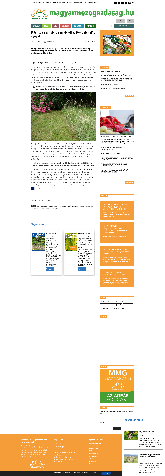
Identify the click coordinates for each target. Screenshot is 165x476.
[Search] (111, 26)
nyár (38, 209)
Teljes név (102, 422)
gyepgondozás (75, 206)
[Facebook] (115, 3)
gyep (69, 206)
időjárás (88, 206)
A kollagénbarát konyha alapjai (110, 71)
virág (57, 209)
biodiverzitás (44, 206)
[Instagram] (119, 3)
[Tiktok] (129, 3)
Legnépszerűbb (105, 107)
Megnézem (49, 269)
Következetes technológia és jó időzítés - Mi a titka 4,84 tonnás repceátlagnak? (116, 251)
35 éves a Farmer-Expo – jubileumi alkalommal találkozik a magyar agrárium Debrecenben (115, 229)
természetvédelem (105, 308)
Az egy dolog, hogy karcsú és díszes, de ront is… (115, 89)
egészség (115, 301)
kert (92, 206)
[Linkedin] (122, 3)
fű (60, 206)
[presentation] (31, 250)
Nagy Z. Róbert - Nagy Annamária (42, 42)
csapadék (51, 206)
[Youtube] (126, 3)
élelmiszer (124, 308)
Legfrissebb (104, 68)
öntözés (43, 209)
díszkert (56, 206)
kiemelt (119, 305)
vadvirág (52, 209)
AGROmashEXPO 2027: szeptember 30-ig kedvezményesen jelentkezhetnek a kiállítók (116, 207)
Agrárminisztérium (105, 301)
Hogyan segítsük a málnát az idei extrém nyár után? (116, 75)
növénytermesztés (128, 305)
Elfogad (106, 473)
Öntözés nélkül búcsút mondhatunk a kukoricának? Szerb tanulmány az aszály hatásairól (116, 80)
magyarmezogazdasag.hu (92, 13)
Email (101, 417)
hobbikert (82, 206)
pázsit (47, 209)
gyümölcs (122, 301)
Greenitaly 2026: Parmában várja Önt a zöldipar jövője (114, 273)
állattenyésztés (115, 308)
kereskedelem (104, 305)
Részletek (56, 474)
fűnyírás (64, 206)
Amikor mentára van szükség (109, 85)
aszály (38, 206)
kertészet (34, 209)
